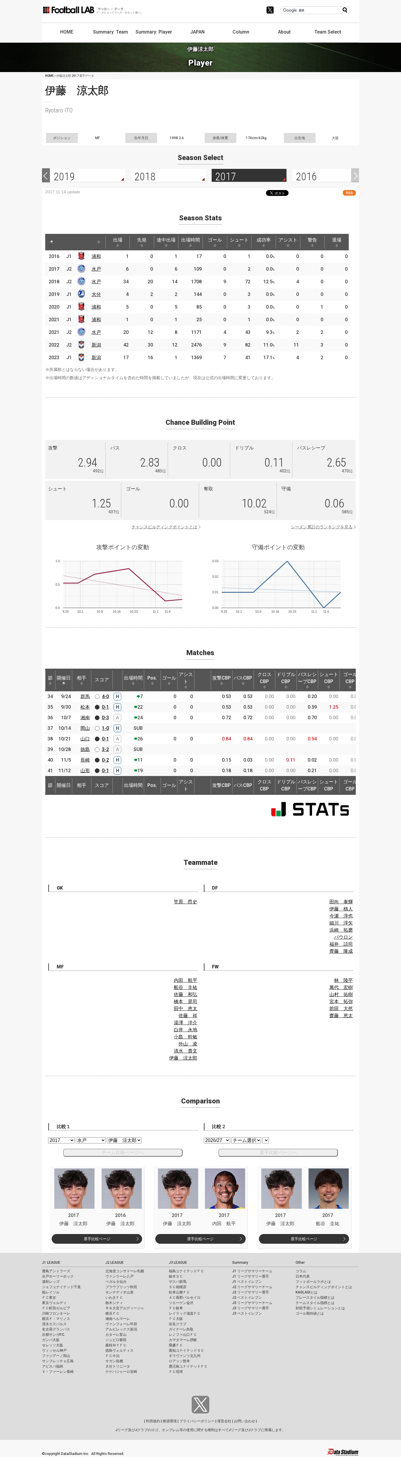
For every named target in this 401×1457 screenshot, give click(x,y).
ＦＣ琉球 (176, 1372)
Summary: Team (110, 32)
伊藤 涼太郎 (183, 1058)
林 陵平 (343, 980)
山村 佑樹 (341, 994)
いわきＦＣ (114, 1298)
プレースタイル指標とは (315, 1298)
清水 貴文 (185, 1051)
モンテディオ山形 (119, 1292)
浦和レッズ (51, 1282)
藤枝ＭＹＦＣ (116, 1345)
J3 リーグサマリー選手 (250, 1308)
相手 (81, 678)
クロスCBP (264, 678)
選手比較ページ (97, 1239)
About (284, 32)
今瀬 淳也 (341, 916)
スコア (102, 679)
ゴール (215, 240)
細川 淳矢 (341, 923)
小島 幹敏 (185, 1037)
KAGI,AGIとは (306, 1292)
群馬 (85, 696)
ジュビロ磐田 (116, 1340)
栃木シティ (114, 1303)
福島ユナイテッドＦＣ (186, 1271)
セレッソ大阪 (52, 1345)
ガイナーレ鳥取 (181, 1329)
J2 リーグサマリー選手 (250, 1292)
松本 (85, 707)
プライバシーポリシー (197, 1421)
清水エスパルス (54, 1324)
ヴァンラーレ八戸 (119, 1276)
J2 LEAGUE (114, 1262)
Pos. (152, 678)
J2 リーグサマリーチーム (252, 1287)
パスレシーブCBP (307, 678)
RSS (349, 193)
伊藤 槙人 (341, 909)
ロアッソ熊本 (179, 1361)
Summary (240, 1262)
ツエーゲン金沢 (181, 1303)
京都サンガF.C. (53, 1335)
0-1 (105, 707)
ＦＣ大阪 (176, 1319)
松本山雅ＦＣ (179, 1292)
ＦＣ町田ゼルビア (56, 1308)
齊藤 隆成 (341, 951)
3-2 (105, 749)
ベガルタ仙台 (116, 1282)
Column (240, 32)
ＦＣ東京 (49, 1298)
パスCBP (243, 678)
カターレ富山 (116, 1335)
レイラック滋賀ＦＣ (185, 1313)
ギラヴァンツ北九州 (185, 1356)
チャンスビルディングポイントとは (164, 526)
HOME (66, 32)
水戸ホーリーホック (58, 1276)
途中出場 (166, 240)
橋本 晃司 (185, 1001)
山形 (85, 770)
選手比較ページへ (278, 1152)
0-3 (105, 717)
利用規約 (153, 1421)
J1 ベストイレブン (247, 1282)
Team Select (327, 32)
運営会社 (224, 1421)
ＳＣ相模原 (177, 1287)
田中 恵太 (185, 1008)
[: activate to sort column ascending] (63, 242)
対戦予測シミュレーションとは (320, 1308)
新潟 (96, 345)
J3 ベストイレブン (247, 1313)
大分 (96, 294)
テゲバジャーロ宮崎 (121, 1372)
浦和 (96, 256)
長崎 (85, 760)
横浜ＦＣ (112, 1313)
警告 (312, 240)
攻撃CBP (221, 678)
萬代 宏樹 (341, 987)
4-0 (105, 696)
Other (300, 1262)
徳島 (85, 749)
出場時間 (190, 240)
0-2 (105, 760)
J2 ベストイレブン (247, 1298)
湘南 (85, 717)
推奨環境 (170, 1421)
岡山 (85, 728)
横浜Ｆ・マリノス (56, 1319)
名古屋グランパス (56, 1329)
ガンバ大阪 (51, 1340)
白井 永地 (185, 1030)
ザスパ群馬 (177, 1282)
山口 (85, 739)
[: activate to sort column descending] (51, 242)
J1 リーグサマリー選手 (250, 1276)
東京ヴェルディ (54, 1303)
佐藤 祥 (187, 1015)
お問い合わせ (244, 1421)
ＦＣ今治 (112, 1356)
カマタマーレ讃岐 (183, 1340)
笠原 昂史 (185, 902)
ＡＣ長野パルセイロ (185, 1298)
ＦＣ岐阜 (176, 1308)
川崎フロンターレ (56, 1313)
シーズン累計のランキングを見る (322, 526)
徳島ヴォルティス (119, 1350)
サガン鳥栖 (114, 1361)
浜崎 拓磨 (341, 930)
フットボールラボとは (313, 1282)
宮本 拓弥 (341, 1001)
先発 (141, 240)
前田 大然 (341, 1008)
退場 (336, 240)
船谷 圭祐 (185, 987)
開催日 (64, 678)
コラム (301, 1271)
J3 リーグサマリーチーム (252, 1303)
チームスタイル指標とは (315, 1303)
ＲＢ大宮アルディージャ (124, 1308)
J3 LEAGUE (178, 1262)
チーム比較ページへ (123, 1152)
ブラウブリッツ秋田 (121, 1287)
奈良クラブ (177, 1324)
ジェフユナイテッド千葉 (61, 1287)
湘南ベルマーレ (117, 1319)
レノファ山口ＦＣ (183, 1335)
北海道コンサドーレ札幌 (124, 1271)
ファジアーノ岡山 (56, 1356)
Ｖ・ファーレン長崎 (58, 1372)
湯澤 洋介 (185, 1022)
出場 (117, 240)
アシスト (288, 240)
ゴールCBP (350, 678)
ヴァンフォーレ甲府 (121, 1324)
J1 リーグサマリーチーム (252, 1271)
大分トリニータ (117, 1366)
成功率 (264, 240)
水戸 (96, 269)
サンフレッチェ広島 (58, 1361)
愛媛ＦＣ (176, 1345)
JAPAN (197, 32)
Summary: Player (154, 32)
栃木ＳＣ (176, 1276)
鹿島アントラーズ (56, 1271)
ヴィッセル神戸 (54, 1350)
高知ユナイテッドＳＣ (186, 1350)
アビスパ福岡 (52, 1366)
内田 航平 (185, 980)
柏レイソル (51, 1292)
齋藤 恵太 (341, 1015)
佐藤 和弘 (185, 994)
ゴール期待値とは (310, 1313)
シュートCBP (328, 678)
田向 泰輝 (341, 902)
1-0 (105, 728)
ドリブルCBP (286, 678)
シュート (239, 240)
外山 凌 (187, 1044)
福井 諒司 (341, 944)
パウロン (343, 937)
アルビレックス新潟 (121, 1329)
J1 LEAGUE (51, 1262)
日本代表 (303, 1276)
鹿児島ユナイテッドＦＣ (188, 1366)
